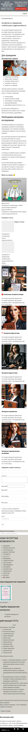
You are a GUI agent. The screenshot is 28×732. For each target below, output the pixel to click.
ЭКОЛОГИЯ (6, 573)
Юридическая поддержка (7, 531)
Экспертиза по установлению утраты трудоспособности (7, 237)
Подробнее (17, 727)
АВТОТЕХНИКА (7, 563)
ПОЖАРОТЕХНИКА (8, 560)
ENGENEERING (7, 558)
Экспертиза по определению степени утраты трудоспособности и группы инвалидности (7, 260)
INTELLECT (6, 575)
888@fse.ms (21, 6)
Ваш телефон (5, 496)
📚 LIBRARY (6, 577)
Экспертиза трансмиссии (9, 411)
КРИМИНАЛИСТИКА (9, 548)
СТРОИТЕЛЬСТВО (8, 550)
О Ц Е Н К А (6, 556)
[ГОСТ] (14, 625)
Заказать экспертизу (21, 9)
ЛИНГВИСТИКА (7, 569)
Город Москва (7, 629)
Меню (25, 14)
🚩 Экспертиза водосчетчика (10, 333)
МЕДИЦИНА (6, 546)
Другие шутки (5, 203)
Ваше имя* (4, 490)
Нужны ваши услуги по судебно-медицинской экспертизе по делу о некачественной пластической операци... (14, 692)
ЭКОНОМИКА (7, 567)
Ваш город (4, 502)
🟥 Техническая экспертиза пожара (12, 294)
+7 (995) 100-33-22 (21, 4)
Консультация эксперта (6, 656)
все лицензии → (4, 602)
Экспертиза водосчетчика (9, 373)
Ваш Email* (4, 486)
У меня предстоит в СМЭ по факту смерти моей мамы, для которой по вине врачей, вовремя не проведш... (15, 685)
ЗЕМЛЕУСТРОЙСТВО (9, 552)
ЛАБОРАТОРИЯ (7, 571)
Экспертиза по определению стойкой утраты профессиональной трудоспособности (12, 207)
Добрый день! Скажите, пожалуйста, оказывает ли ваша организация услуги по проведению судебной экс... (15, 679)
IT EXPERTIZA (6, 554)
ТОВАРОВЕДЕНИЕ (8, 565)
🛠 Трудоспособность (7, 18)
